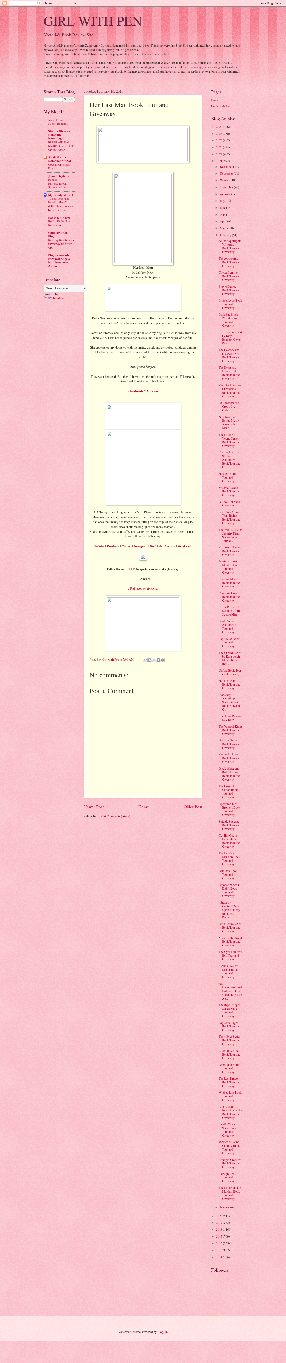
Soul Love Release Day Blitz (230, 718)
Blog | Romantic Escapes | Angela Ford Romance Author (59, 260)
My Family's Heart (60, 195)
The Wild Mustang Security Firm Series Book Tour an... (230, 535)
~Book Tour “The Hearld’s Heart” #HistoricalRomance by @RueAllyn (60, 204)
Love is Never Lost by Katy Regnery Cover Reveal (230, 337)
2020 (219, 1216)
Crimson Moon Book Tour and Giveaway (229, 582)
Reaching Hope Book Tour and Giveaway (229, 596)
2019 (219, 1222)
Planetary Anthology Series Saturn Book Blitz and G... (230, 702)
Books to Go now (59, 218)
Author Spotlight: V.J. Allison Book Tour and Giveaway (230, 246)
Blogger (162, 1332)
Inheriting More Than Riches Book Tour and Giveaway (229, 517)
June (223, 207)
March (224, 228)
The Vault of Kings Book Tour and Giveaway (230, 730)
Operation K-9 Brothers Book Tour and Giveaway (229, 809)
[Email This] (145, 660)
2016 (219, 1243)
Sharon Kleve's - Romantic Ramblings (59, 135)
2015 (219, 1250)
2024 (219, 140)
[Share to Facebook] (158, 660)
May (223, 214)
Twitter (126, 546)
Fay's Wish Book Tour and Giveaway (229, 642)
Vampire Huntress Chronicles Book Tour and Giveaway (230, 390)
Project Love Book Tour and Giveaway (230, 304)
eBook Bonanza (58, 124)
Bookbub (156, 546)
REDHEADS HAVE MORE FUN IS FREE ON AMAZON (61, 145)
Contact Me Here (221, 106)
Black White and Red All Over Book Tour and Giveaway (229, 774)
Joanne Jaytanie (59, 176)
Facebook (113, 546)
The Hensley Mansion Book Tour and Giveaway (229, 858)
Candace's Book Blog (58, 234)
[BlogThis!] (149, 660)
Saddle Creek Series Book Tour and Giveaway (228, 1129)
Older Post (193, 806)
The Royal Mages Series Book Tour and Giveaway (229, 1010)
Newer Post (94, 806)
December (226, 166)
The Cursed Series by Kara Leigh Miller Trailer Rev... (230, 658)
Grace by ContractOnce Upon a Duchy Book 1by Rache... (229, 909)
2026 (219, 126)
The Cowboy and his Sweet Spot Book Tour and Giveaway (229, 355)
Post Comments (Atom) (115, 816)
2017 (219, 1236)
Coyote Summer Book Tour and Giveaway (229, 276)
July (223, 201)
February (226, 235)
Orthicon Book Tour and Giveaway (228, 874)
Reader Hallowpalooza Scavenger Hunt (57, 183)
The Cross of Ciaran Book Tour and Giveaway (228, 791)
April (223, 221)
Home (143, 806)
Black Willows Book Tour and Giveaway (229, 744)
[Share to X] (154, 660)
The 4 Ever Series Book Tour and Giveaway (229, 1040)
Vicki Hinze (56, 120)
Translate (58, 298)
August (224, 194)
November (227, 173)
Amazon (152, 391)
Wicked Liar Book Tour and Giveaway (230, 1096)
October (225, 180)
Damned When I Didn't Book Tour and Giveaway (229, 890)
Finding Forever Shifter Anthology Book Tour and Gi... (229, 459)
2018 (219, 1229)
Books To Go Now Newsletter (59, 223)
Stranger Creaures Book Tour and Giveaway (230, 1163)
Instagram (140, 546)
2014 (219, 1257)
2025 (219, 133)
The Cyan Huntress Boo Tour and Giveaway (230, 955)
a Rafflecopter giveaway (143, 588)
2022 (219, 154)
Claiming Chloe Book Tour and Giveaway (229, 1054)
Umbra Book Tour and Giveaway (230, 672)
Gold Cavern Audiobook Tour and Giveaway (227, 626)
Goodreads (135, 391)
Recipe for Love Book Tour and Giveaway (229, 758)
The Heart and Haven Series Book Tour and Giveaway (229, 373)
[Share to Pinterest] (162, 660)
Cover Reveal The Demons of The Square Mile (230, 610)
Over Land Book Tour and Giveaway (229, 1068)
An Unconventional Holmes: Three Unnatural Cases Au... (230, 990)
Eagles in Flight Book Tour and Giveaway (229, 1026)
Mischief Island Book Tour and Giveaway (229, 491)
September (227, 187)
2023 (219, 147)
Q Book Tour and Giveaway (229, 504)
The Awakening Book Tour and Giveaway (229, 262)
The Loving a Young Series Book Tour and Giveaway (229, 440)
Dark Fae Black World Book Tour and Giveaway (228, 320)
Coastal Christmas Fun (59, 166)
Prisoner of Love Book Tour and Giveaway (229, 551)
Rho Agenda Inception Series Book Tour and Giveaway (230, 1112)
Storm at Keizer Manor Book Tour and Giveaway (228, 971)
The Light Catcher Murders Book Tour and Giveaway (230, 1193)
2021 (219, 161)
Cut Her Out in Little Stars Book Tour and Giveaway (229, 841)
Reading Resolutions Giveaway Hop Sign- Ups (61, 243)
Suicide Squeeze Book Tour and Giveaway (229, 825)
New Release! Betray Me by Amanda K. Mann (229, 422)
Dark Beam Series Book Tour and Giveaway (230, 927)
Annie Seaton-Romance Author (59, 159)
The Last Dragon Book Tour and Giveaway (229, 1082)
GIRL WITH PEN (93, 20)
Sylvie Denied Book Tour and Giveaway (229, 290)
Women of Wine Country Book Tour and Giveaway (229, 1147)
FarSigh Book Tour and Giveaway (227, 1177)
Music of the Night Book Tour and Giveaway (230, 941)
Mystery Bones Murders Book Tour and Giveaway (229, 567)
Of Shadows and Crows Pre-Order (229, 406)
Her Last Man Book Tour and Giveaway (229, 684)
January (225, 1207)
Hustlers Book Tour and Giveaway (227, 477)
